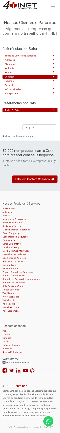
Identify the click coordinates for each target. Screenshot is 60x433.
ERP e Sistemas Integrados (16, 250)
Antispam (7, 211)
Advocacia (29, 59)
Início (5, 330)
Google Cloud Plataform (14, 257)
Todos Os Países (29, 109)
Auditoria (29, 68)
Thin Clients (8, 293)
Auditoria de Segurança (14, 219)
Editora (29, 72)
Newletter (7, 348)
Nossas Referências (12, 351)
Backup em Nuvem (11, 226)
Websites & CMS (10, 307)
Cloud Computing (11, 233)
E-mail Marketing (10, 247)
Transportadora (29, 93)
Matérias (6, 337)
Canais (5, 341)
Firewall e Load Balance (14, 254)
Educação (29, 76)
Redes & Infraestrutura (13, 275)
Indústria (29, 80)
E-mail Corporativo (11, 243)
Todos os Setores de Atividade (29, 55)
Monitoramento (10, 268)
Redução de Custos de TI (14, 282)
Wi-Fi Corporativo (11, 310)
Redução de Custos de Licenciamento (21, 279)
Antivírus (6, 215)
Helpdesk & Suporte (12, 261)
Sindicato (29, 84)
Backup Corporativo (12, 222)
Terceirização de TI (11, 289)
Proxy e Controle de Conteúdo (17, 271)
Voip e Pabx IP (9, 303)
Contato (6, 334)
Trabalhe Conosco (11, 344)
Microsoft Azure (10, 264)
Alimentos (29, 63)
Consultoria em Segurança (15, 236)
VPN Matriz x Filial (10, 296)
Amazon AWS (9, 208)
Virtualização (8, 300)
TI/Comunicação (29, 89)
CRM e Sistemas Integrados (16, 229)
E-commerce (8, 240)
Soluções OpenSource (13, 286)
